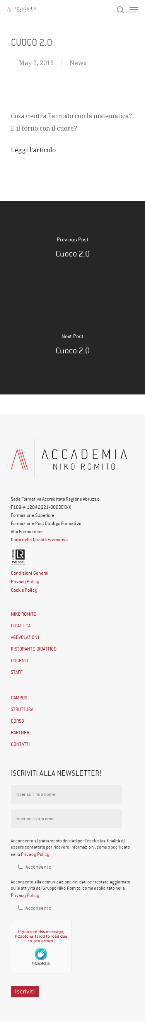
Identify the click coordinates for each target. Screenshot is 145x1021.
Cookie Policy (24, 589)
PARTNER (20, 732)
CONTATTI (20, 744)
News (78, 63)
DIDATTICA (21, 625)
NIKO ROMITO (24, 613)
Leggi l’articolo (33, 150)
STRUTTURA (22, 709)
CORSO (17, 720)
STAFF (17, 672)
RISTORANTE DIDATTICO (34, 648)
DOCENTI (20, 660)
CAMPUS (19, 697)
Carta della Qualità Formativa (39, 539)
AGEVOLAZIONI (25, 637)
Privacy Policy (25, 581)
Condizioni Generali (30, 572)
